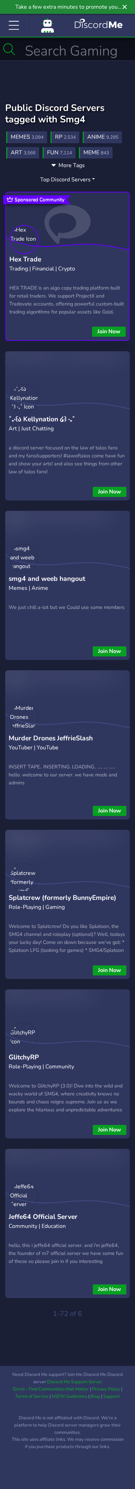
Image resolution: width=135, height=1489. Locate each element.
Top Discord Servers (65, 179)
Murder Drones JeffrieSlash (51, 738)
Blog (95, 1396)
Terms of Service (31, 1396)
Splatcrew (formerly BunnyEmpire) (62, 897)
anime (102, 137)
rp (65, 137)
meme (96, 152)
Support (111, 1396)
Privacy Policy (106, 1389)
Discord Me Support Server (74, 1382)
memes (27, 137)
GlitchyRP (24, 1057)
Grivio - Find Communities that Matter (51, 1389)
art (23, 152)
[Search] (9, 49)
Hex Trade (25, 259)
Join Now (108, 331)
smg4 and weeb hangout (47, 578)
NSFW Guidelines (69, 1396)
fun (59, 152)
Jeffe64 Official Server (43, 1216)
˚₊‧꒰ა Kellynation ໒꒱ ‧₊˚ (42, 419)
